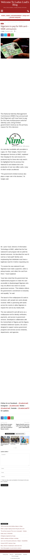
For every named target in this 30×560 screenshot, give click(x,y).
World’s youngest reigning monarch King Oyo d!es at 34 (12, 528)
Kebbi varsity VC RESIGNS (6, 533)
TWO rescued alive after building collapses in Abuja (5, 444)
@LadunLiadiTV (23, 408)
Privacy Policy (5, 554)
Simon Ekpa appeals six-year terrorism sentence (11, 548)
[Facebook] (2, 34)
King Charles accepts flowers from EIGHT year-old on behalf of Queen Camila (6, 427)
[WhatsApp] (12, 34)
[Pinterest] (8, 34)
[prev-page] (14, 448)
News (5, 22)
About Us (11, 554)
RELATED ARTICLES (9, 433)
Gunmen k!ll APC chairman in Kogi (8, 543)
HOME (3, 15)
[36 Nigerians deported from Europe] (15, 439)
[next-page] (16, 448)
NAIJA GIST (26, 15)
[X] (5, 34)
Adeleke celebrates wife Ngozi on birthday (24, 444)
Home (2, 22)
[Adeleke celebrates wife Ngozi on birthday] (24, 439)
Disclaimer (25, 554)
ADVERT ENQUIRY (15, 17)
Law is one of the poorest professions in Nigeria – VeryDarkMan (14, 540)
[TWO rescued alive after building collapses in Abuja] (5, 439)
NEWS (8, 15)
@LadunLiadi (23, 403)
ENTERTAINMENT (16, 15)
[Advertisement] (15, 75)
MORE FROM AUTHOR (20, 433)
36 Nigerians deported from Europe (14, 444)
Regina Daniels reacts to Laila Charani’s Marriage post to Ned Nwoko (22, 426)
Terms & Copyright (15, 556)
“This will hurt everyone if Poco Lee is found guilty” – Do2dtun (14, 531)
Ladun (3, 31)
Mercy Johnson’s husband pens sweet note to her (11, 545)
